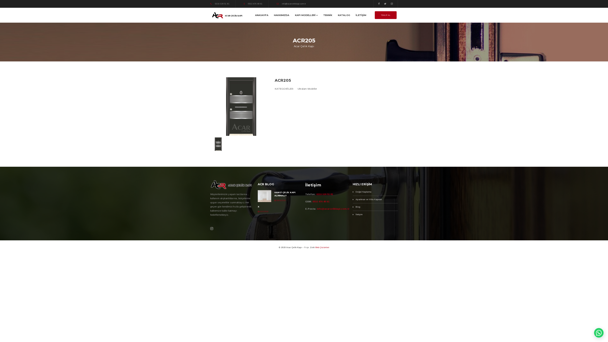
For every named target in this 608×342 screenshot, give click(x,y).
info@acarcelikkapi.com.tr (333, 208)
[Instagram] (392, 3)
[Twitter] (385, 3)
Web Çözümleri (322, 247)
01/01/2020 (264, 211)
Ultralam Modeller (307, 88)
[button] (599, 333)
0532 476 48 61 (321, 201)
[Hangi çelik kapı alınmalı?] (264, 196)
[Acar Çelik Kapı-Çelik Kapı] (227, 15)
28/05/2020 (281, 200)
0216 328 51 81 (324, 194)
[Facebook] (379, 3)
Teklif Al (385, 15)
